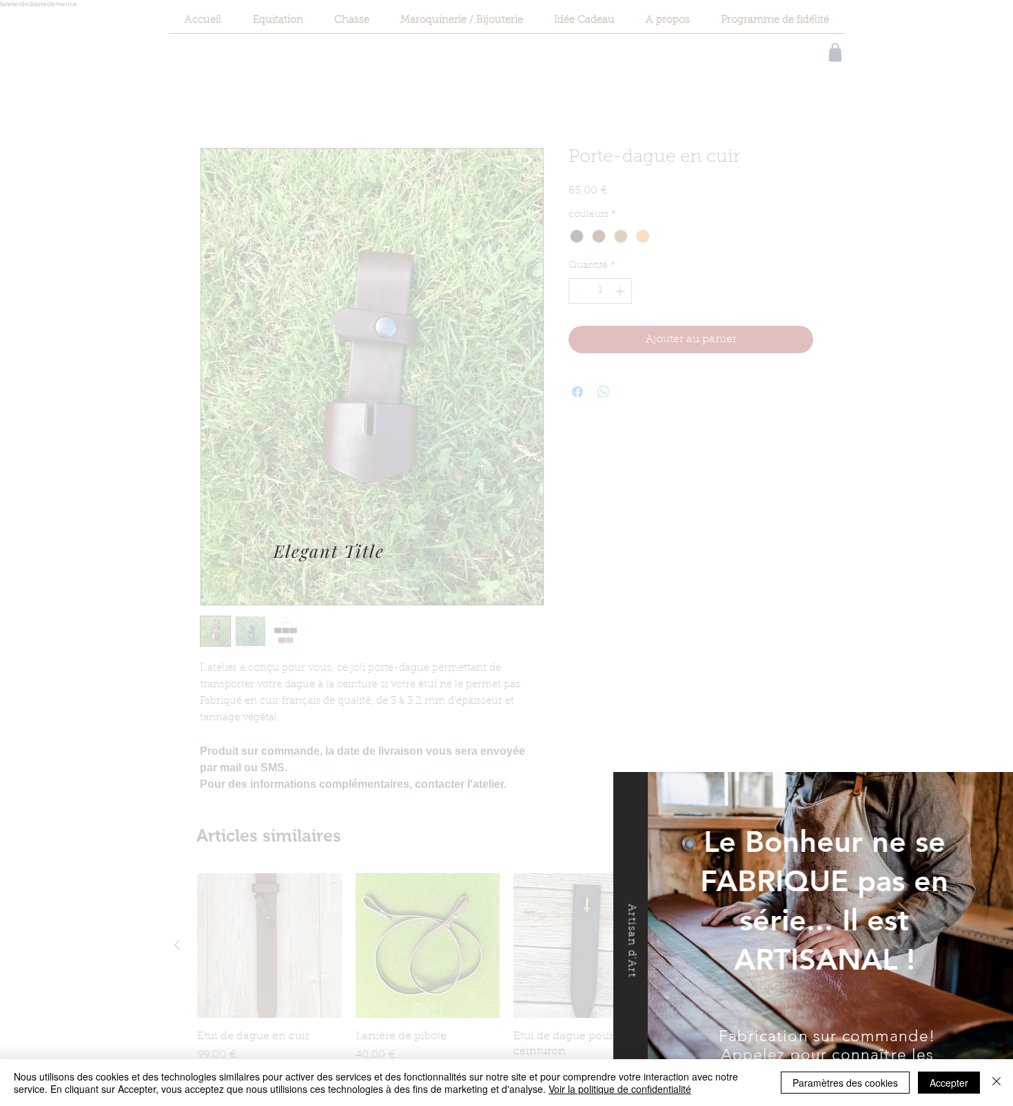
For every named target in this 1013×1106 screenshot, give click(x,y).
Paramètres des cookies (845, 1082)
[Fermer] (996, 1082)
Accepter (949, 1082)
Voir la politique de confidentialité (620, 1089)
